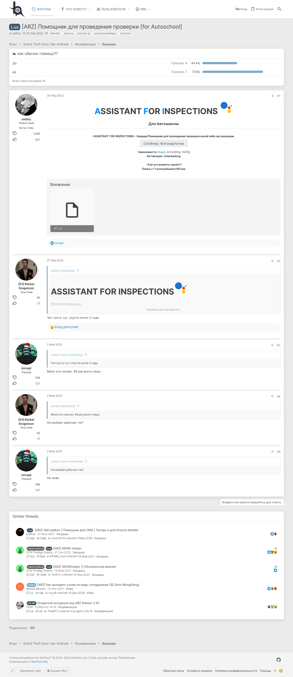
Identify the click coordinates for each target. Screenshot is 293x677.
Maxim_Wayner (36, 588)
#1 (278, 96)
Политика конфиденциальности (236, 670)
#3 (278, 345)
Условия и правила (199, 670)
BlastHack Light (30, 670)
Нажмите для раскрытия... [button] (163, 309)
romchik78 (58, 538)
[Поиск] (279, 9)
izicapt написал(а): (63, 406)
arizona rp (83, 33)
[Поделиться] (273, 96)
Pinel (29, 607)
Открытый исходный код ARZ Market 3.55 (68, 603)
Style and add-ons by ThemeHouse (112, 657)
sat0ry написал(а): (63, 270)
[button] (54, 9)
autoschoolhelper (105, 33)
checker (125, 33)
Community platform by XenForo (48, 657)
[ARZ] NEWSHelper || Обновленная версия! (84, 566)
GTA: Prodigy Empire (39, 552)
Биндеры (62, 534)
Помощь (265, 670)
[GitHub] (278, 659)
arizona (68, 33)
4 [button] (179, 63)
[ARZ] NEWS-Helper (67, 548)
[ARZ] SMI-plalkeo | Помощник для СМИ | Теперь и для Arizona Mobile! (86, 530)
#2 (278, 261)
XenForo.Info (39, 661)
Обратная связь (173, 670)
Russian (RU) (58, 670)
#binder (55, 33)
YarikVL (56, 574)
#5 (278, 451)
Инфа (69, 588)
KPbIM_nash (58, 556)
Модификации (67, 607)
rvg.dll (52, 592)
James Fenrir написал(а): (67, 354)
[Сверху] (275, 671)
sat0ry (17, 33)
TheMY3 (53, 611)
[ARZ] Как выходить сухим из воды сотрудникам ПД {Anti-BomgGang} (88, 584)
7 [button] (179, 72)
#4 (278, 396)
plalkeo (31, 534)
